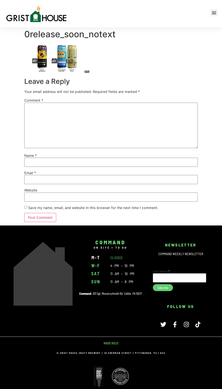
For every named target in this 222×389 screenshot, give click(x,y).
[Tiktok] (198, 324)
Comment (33, 100)
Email (30, 173)
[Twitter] (163, 324)
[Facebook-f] (175, 324)
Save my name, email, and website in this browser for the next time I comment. (93, 207)
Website (30, 190)
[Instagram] (186, 324)
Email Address (161, 271)
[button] (214, 12)
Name (30, 155)
